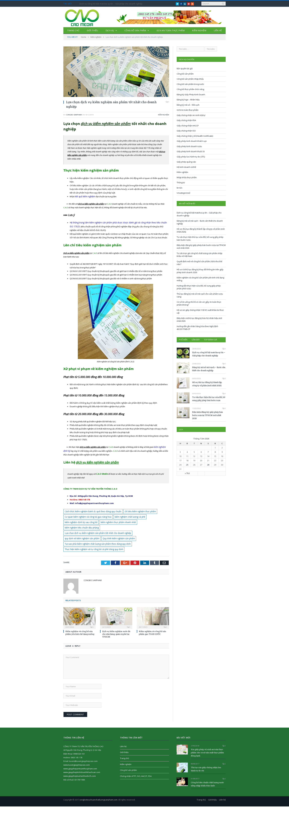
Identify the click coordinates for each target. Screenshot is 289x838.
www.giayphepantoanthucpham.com (80, 754)
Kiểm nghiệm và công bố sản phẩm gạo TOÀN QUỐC (152, 618)
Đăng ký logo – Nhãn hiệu (188, 99)
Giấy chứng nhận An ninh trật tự (191, 115)
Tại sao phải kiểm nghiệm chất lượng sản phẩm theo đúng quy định (128, 530)
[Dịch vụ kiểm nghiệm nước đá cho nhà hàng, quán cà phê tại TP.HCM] (116, 603)
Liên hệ (218, 30)
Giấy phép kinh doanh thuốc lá (191, 151)
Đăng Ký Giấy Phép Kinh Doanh (191, 94)
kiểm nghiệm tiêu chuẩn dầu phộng (149, 520)
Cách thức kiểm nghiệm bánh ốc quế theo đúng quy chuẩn (91, 509)
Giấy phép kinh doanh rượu (189, 146)
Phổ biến (183, 339)
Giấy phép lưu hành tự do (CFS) (191, 156)
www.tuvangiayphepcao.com (76, 750)
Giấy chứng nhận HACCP (188, 125)
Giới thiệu (92, 30)
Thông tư (181, 182)
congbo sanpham (74, 115)
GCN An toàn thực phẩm (171, 30)
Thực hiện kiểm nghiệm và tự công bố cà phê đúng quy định (91, 535)
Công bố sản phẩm (135, 30)
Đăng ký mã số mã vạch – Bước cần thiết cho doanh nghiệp (208, 369)
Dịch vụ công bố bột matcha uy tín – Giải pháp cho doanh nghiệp (110, 3)
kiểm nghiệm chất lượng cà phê (125, 514)
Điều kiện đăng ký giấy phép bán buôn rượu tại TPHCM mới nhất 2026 (207, 415)
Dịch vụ (110, 30)
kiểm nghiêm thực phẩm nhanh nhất (114, 520)
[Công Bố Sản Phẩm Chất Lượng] (82, 17)
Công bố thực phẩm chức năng (190, 89)
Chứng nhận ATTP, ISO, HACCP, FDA (136, 762)
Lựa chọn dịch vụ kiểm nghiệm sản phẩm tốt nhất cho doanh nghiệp (95, 525)
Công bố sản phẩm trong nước (190, 84)
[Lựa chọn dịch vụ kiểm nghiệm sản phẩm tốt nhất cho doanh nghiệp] (116, 72)
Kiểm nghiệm (199, 30)
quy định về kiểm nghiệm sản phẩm (144, 525)
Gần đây (196, 339)
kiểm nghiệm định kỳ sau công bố (80, 520)
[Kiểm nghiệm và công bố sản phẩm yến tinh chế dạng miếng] (79, 603)
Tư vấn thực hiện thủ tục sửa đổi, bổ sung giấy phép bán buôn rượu (208, 399)
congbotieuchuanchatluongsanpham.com (98, 785)
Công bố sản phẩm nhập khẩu (190, 79)
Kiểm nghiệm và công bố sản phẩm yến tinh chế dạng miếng (79, 618)
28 (208, 464)
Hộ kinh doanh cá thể (186, 167)
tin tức (179, 187)
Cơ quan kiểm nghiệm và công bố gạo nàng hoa (86, 514)
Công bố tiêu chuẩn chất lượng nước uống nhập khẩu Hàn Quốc (207, 770)
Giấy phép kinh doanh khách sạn (192, 141)
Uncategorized (183, 193)
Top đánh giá (210, 339)
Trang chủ (73, 30)
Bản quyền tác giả (185, 68)
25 (187, 464)
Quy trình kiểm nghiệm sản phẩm (79, 530)
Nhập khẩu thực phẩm (187, 177)
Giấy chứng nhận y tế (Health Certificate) (195, 136)
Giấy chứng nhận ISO (186, 130)
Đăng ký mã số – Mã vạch (188, 104)
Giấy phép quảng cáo (186, 161)
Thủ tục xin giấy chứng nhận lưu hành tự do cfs (206, 755)
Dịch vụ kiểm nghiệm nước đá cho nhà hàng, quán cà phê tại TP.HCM (116, 620)
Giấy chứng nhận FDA (186, 120)
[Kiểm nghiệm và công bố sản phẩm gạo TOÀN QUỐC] (153, 603)
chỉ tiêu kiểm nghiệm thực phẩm (134, 509)
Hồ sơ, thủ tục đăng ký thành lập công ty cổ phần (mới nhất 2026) (207, 384)
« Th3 (187, 473)
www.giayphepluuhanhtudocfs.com (79, 761)
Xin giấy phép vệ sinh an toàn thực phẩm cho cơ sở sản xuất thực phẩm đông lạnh (207, 738)
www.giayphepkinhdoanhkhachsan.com (81, 758)
